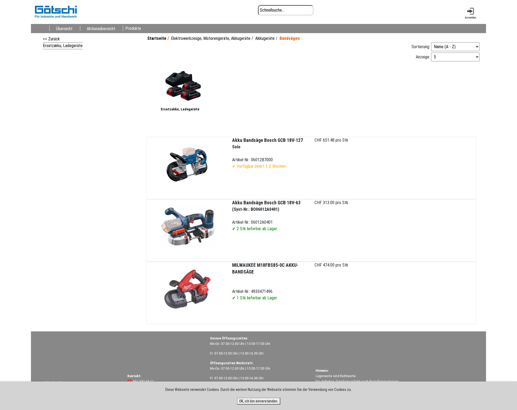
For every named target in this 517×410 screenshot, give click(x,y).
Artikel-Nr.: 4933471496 (265, 281)
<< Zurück (51, 38)
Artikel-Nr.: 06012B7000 (267, 153)
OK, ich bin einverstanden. (258, 401)
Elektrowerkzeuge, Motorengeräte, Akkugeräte (210, 38)
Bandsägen (290, 38)
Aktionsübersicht (101, 28)
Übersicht (64, 28)
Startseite (156, 38)
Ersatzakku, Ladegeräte (63, 45)
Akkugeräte (265, 38)
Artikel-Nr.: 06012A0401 (266, 215)
